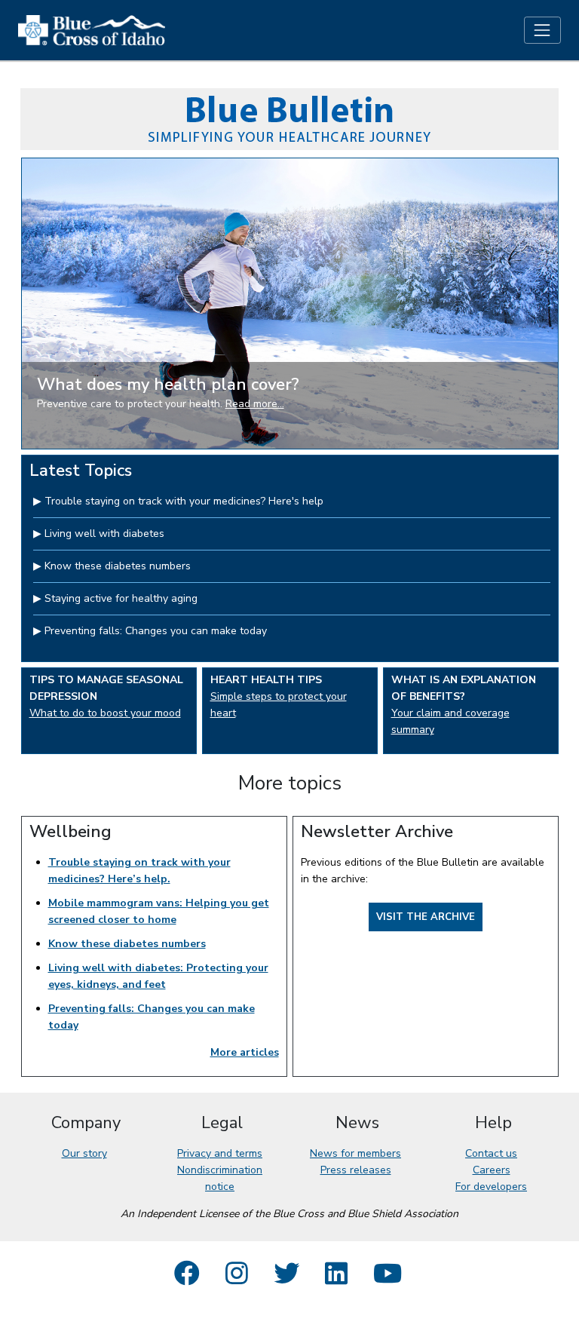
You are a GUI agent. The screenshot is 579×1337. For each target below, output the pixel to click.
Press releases (355, 1170)
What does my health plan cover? (168, 384)
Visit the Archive (425, 917)
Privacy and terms (219, 1153)
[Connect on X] (286, 1279)
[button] (62, 303)
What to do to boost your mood (105, 713)
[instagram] (236, 1279)
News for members (355, 1153)
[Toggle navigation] (542, 30)
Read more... (254, 404)
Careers (491, 1170)
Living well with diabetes (104, 533)
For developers (491, 1186)
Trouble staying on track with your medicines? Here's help (183, 501)
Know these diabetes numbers (117, 566)
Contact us (491, 1153)
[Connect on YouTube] (387, 1279)
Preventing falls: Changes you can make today (155, 631)
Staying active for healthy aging (121, 598)
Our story (84, 1153)
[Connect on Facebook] (187, 1279)
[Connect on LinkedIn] (336, 1279)
